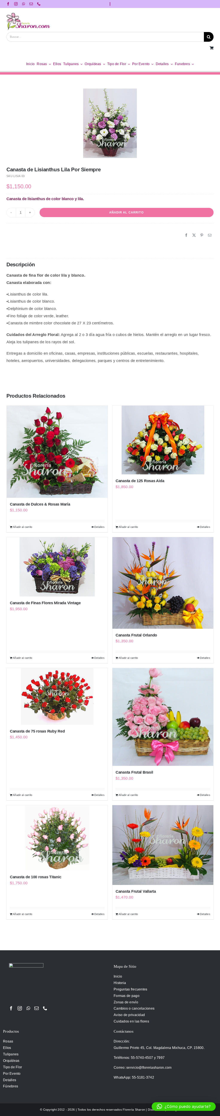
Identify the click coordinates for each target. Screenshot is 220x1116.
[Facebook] (186, 235)
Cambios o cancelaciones (134, 1008)
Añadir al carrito (126, 212)
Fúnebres (10, 1086)
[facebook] (8, 4)
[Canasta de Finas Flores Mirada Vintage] (57, 566)
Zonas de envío (126, 1002)
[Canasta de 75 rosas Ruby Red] (57, 696)
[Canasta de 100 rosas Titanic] (57, 838)
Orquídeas (11, 1060)
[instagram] (16, 4)
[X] (194, 235)
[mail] (31, 4)
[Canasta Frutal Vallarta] (162, 845)
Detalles (99, 527)
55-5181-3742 (143, 1077)
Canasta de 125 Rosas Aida (140, 481)
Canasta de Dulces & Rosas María (40, 504)
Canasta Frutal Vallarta (136, 891)
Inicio (118, 976)
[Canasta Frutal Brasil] (162, 717)
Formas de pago (126, 996)
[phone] (39, 4)
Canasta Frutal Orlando (136, 635)
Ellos (7, 1048)
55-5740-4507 (142, 1057)
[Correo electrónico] (210, 235)
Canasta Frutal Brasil (134, 772)
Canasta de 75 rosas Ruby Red (37, 731)
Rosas (8, 1041)
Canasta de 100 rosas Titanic (35, 877)
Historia (120, 983)
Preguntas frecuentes (130, 989)
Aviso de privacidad (129, 1015)
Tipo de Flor (12, 1067)
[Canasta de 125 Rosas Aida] (162, 440)
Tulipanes (10, 1054)
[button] (184, 1106)
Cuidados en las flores (131, 1021)
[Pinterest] (202, 235)
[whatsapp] (23, 4)
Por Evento (12, 1073)
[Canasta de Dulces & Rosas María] (57, 452)
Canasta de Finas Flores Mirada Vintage (45, 603)
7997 (161, 1057)
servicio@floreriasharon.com (148, 1067)
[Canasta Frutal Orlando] (162, 583)
